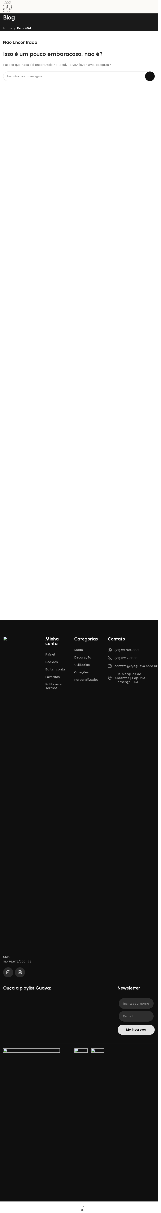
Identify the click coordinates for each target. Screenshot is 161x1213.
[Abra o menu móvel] (155, 7)
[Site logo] (7, 6)
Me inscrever (136, 1029)
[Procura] (150, 76)
